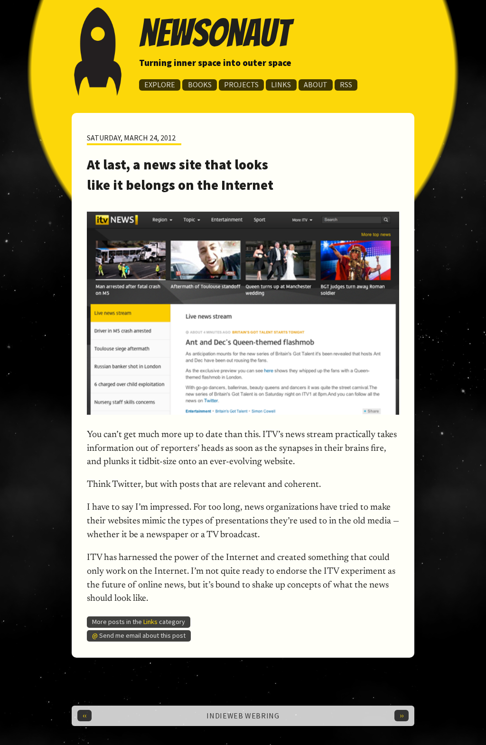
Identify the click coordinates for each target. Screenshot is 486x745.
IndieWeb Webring (242, 715)
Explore (159, 84)
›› (401, 715)
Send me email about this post (142, 635)
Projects (241, 84)
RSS (346, 84)
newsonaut (214, 33)
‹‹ (84, 715)
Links (281, 84)
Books (200, 84)
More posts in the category (138, 621)
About (315, 84)
